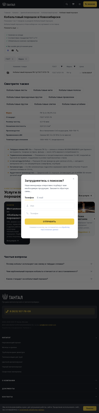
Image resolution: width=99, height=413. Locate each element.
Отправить (49, 221)
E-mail (40, 198)
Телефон (29, 198)
